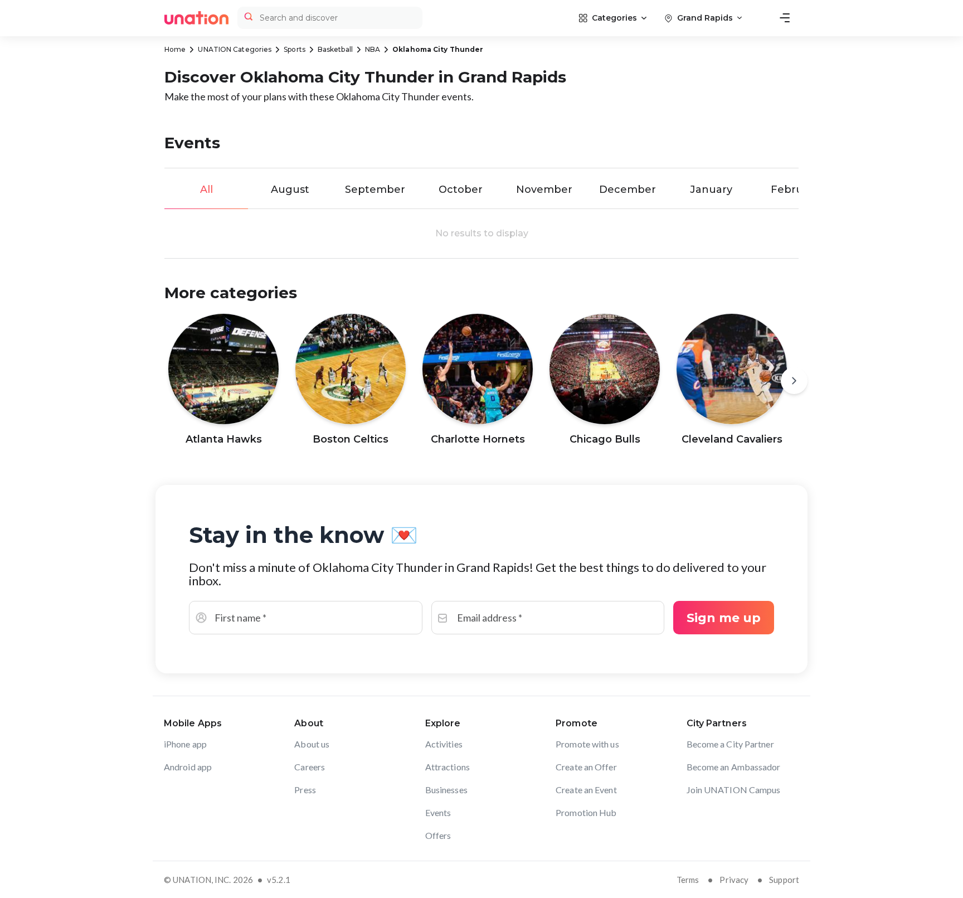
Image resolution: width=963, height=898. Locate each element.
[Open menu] (785, 18)
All (206, 189)
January (711, 189)
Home (175, 49)
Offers (438, 835)
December (627, 189)
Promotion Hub (586, 812)
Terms (688, 880)
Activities (444, 744)
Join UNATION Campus (734, 789)
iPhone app (185, 744)
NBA (372, 49)
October (461, 189)
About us (311, 744)
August (290, 189)
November (544, 189)
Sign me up (724, 617)
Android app (188, 766)
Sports (294, 49)
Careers (309, 766)
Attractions (447, 766)
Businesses (446, 789)
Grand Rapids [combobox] (705, 18)
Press (305, 789)
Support (784, 880)
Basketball (335, 49)
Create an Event (586, 789)
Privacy (733, 880)
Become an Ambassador (734, 766)
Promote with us (587, 744)
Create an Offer (586, 766)
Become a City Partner (730, 744)
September (375, 189)
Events (438, 812)
